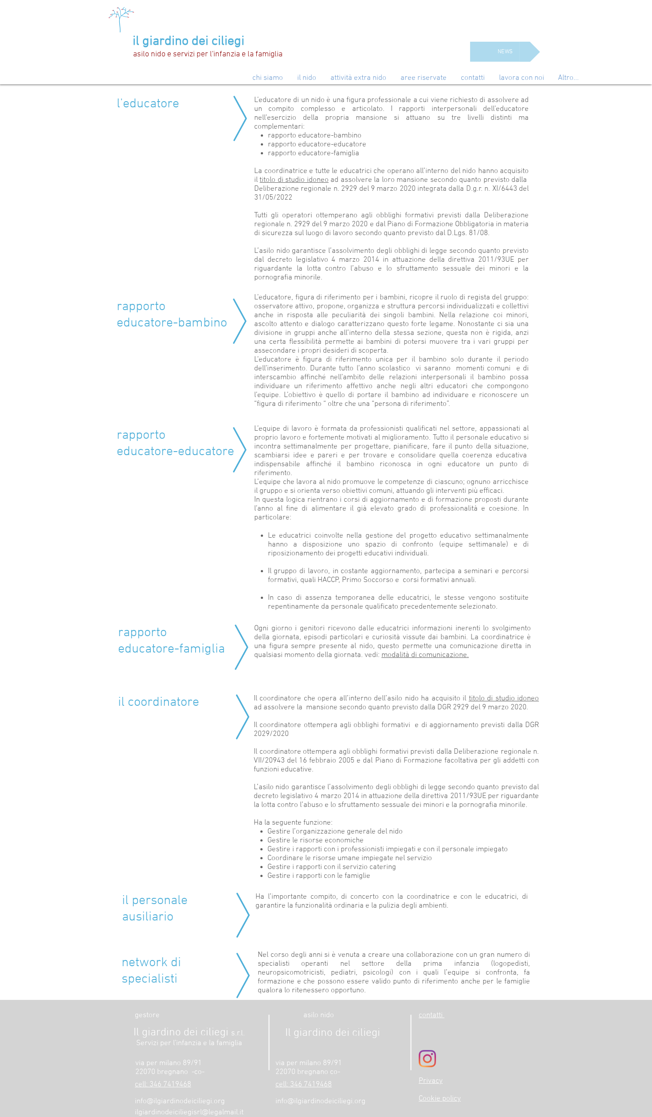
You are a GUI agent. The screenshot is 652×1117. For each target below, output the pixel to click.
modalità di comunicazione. (425, 655)
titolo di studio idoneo (293, 180)
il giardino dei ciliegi (188, 41)
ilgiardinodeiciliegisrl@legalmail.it (189, 1112)
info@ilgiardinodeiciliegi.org (180, 1101)
